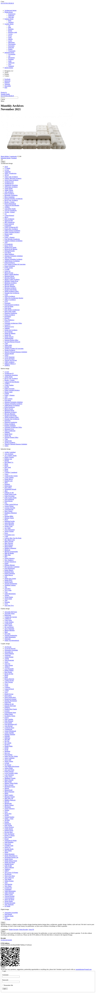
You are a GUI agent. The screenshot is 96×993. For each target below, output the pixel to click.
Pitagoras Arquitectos (10, 313)
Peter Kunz (7, 308)
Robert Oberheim (9, 573)
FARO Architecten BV (11, 227)
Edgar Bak (7, 702)
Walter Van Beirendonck (11, 640)
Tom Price (7, 588)
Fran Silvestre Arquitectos (12, 239)
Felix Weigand (8, 721)
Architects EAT (9, 182)
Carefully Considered (10, 472)
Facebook (7, 79)
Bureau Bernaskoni (10, 203)
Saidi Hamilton (8, 842)
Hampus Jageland (9, 734)
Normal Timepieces (10, 561)
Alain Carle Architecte (11, 177)
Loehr (6, 536)
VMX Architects (9, 362)
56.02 (6, 166)
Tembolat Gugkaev (10, 585)
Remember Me (8, 985)
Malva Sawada (8, 785)
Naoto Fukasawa (9, 558)
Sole (5, 577)
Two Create (7, 590)
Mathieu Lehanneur (10, 548)
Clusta (6, 685)
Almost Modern (9, 653)
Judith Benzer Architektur (12, 261)
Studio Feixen (8, 859)
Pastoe (6, 563)
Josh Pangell (8, 914)
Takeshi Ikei (8, 347)
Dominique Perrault (10, 489)
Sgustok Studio (9, 849)
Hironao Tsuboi (9, 518)
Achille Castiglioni (10, 452)
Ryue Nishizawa (9, 320)
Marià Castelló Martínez (11, 274)
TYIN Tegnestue (9, 357)
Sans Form (7, 844)
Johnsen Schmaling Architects (13, 259)
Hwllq (6, 749)
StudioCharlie (8, 582)
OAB (6, 294)
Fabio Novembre (9, 496)
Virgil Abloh (8, 599)
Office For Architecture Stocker (13, 298)
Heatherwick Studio (10, 247)
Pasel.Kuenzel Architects (11, 305)
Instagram (7, 81)
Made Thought (8, 541)
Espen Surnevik (9, 224)
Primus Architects (9, 315)
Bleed (6, 464)
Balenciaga (7, 615)
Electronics (11, 57)
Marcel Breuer (8, 545)
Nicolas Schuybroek (10, 289)
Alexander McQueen (10, 612)
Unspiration (7, 889)
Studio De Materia (9, 333)
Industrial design (9, 52)
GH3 (6, 242)
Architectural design (10, 10)
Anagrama (7, 655)
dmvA (6, 217)
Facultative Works (9, 716)
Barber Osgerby (9, 457)
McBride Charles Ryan (11, 281)
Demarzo (7, 484)
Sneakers (11, 22)
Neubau (6, 810)
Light (9, 61)
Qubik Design (8, 829)
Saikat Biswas (8, 575)
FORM (6, 235)
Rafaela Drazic (8, 830)
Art (9, 25)
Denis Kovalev (23, 929)
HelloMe (7, 736)
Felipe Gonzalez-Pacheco (12, 232)
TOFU (6, 355)
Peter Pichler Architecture (12, 310)
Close (3, 161)
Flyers (10, 35)
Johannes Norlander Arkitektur (13, 256)
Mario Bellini (8, 546)
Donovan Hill (8, 220)
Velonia (6, 595)
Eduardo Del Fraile (10, 706)
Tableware (11, 62)
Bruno (6, 471)
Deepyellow (8, 695)
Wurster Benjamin (9, 903)
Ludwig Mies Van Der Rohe (12, 538)
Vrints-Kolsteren (9, 898)
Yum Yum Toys (9, 605)
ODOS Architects (9, 296)
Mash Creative (8, 795)
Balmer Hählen (9, 670)
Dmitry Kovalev (13, 929)
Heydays (7, 744)
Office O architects (10, 299)
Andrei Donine (8, 657)
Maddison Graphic (10, 778)
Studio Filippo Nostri (10, 861)
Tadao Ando (8, 345)
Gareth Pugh (8, 623)
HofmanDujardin (9, 251)
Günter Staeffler (9, 733)
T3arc (6, 343)
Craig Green (8, 620)
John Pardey (8, 257)
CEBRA (7, 207)
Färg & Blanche (9, 499)
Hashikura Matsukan (10, 513)
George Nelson (9, 506)
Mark (6, 632)
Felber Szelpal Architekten (12, 230)
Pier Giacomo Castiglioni (11, 567)
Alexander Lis (8, 652)
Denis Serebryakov (10, 697)
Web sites (11, 17)
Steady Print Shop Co (10, 855)
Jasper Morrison (9, 524)
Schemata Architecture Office (13, 323)
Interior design (8, 67)
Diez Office (7, 487)
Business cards (12, 32)
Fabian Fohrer (8, 714)
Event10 (6, 711)
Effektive (7, 707)
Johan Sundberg (9, 254)
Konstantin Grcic (9, 535)
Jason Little (7, 759)
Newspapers (12, 44)
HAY (6, 514)
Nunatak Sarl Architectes (11, 293)
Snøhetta (7, 328)
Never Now (8, 813)
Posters (10, 49)
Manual (6, 788)
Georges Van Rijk (9, 508)
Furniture (11, 59)
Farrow (6, 717)
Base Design (8, 672)
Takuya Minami (9, 867)
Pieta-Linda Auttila (10, 311)
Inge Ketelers (8, 754)
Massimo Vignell (9, 797)
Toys (9, 64)
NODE (6, 815)
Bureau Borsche (9, 679)
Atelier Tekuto (8, 190)
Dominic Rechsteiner (10, 701)
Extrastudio (7, 225)
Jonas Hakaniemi (9, 529)
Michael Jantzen (9, 284)
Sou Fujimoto (8, 331)
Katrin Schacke (9, 771)
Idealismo (7, 751)
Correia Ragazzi (9, 215)
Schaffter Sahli (8, 845)
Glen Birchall (8, 726)
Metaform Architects (10, 283)
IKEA (6, 519)
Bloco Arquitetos (9, 197)
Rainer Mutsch (8, 570)
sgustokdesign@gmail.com (84, 969)
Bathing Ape (8, 459)
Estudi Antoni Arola (10, 494)
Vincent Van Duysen (10, 360)
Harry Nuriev (8, 398)
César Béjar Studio (10, 209)
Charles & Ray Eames (11, 476)
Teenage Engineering (10, 583)
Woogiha (7, 602)
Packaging (11, 46)
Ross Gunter (8, 837)
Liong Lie (7, 271)
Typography (11, 51)
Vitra (5, 600)
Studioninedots (8, 338)
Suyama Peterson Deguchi (12, 342)
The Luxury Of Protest (11, 872)
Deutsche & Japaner (10, 699)
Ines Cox (7, 753)
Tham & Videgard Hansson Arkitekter (15, 352)
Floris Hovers (8, 501)
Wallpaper (11, 15)
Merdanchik (8, 803)
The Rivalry (8, 874)
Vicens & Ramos (9, 358)
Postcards (11, 47)
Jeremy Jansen (8, 761)
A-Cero (6, 170)
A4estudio (7, 171)
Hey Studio (7, 743)
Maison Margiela (9, 630)
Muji (5, 556)
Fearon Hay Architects (11, 229)
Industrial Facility (9, 521)
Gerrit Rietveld (8, 509)
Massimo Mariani (9, 278)
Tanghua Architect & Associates (13, 348)
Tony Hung (7, 886)
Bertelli (6, 460)
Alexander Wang (9, 613)
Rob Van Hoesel (9, 834)
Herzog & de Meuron (10, 249)
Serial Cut (7, 847)
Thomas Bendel (9, 353)
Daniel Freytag (8, 694)
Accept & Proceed (9, 648)
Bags (9, 20)
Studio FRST (8, 434)
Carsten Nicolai (9, 680)
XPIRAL (7, 365)
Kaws (6, 533)
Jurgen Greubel (9, 531)
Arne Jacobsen (8, 454)
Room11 (7, 318)
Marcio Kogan (8, 273)
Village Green (8, 894)
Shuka (6, 852)
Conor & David (9, 689)
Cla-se (6, 684)
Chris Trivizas (8, 682)
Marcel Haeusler (9, 791)
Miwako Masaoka (9, 286)
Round (6, 839)
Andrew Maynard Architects (12, 178)
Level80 (6, 269)
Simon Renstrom (9, 854)
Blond (6, 465)
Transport (11, 66)
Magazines (11, 42)
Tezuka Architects (9, 350)
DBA (6, 482)
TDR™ (6, 871)
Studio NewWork (9, 862)
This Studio (7, 879)
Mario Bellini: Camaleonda (9, 156)
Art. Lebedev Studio (10, 455)
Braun (6, 469)
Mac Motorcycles (9, 540)
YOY (6, 604)
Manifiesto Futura (9, 786)
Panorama (7, 303)
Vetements (7, 639)
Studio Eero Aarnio (10, 578)
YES (5, 917)
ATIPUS (7, 667)
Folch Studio (8, 722)
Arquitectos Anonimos (11, 185)
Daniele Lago (8, 481)
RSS (5, 87)
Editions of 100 (9, 492)
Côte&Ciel (7, 618)
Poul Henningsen (9, 568)
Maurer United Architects (12, 279)
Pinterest (7, 82)
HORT (6, 748)
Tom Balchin (8, 884)
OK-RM (7, 820)
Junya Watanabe (9, 628)
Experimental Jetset (10, 712)
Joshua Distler (8, 768)
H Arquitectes (8, 244)
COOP (6, 690)
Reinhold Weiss (9, 572)
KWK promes (8, 267)
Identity (10, 39)
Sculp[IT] (7, 325)
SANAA (7, 321)
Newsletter (7, 86)
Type (6, 592)
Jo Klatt (6, 763)
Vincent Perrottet (9, 896)
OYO (6, 301)
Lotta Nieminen (9, 775)
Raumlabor (7, 316)
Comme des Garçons (10, 617)
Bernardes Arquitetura (11, 195)
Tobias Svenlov (9, 881)
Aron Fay (7, 663)
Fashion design (8, 19)
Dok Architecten (9, 219)
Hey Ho (6, 741)
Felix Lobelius (8, 719)
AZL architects (8, 192)
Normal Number (9, 817)
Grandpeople (8, 729)
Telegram (7, 84)
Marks (6, 793)
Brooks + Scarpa (9, 202)
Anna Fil (31, 929)
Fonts (10, 37)
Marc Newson (8, 543)
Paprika (6, 822)
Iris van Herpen (9, 627)
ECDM (6, 387)
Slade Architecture (9, 430)
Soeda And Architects (10, 330)
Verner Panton (8, 597)
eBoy (6, 491)
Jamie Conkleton (9, 758)
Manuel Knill (8, 790)
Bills (9, 27)
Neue (6, 812)
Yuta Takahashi (9, 904)
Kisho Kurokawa (9, 262)
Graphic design (9, 24)
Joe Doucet (7, 765)
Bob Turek (7, 467)
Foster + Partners (9, 237)
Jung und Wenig (9, 770)
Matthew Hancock (9, 800)
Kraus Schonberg (9, 266)
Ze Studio (7, 906)
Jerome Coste (8, 526)
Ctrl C (6, 692)
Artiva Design (8, 665)
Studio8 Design (9, 864)
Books (10, 30)
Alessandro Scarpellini (11, 650)
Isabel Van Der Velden (11, 756)
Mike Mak (7, 555)
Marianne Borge (9, 276)
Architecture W (9, 183)
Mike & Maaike (9, 553)
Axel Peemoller (9, 669)
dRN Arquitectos (9, 222)
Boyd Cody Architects (11, 200)
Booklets (11, 29)
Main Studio (8, 781)
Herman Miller (8, 516)
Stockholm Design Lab (11, 857)
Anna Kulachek (9, 660)
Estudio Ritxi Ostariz (10, 709)
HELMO (7, 739)
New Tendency (9, 560)
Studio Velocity (9, 337)
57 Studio (7, 168)
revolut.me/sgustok (6, 940)
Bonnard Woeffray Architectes (13, 198)
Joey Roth (7, 528)
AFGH (6, 175)
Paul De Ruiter (8, 306)
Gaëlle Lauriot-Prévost (11, 504)
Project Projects (9, 827)
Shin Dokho (8, 850)
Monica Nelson (9, 805)
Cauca (6, 474)
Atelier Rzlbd (8, 188)
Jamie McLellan (9, 523)
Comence (7, 687)
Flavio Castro (8, 234)
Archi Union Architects (11, 180)
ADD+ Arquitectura (10, 173)
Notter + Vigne (8, 818)
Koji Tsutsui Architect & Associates (15, 264)
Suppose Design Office (11, 340)
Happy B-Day (8, 246)
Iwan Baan (7, 252)
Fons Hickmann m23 (10, 724)
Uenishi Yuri (8, 887)
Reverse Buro (8, 832)
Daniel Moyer (8, 479)
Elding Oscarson (9, 388)
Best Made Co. (8, 462)
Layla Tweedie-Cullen (11, 773)
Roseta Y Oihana (9, 835)
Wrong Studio (8, 901)
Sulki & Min (8, 866)
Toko (6, 882)
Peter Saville (8, 825)
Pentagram (7, 823)
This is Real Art (9, 877)
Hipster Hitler (8, 746)
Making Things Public (11, 783)
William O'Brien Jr (10, 363)
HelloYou (7, 738)
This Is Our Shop (9, 876)
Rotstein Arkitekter (10, 425)
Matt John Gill (8, 798)
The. (5, 587)
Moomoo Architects (10, 288)
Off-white (7, 634)
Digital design (8, 12)
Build (6, 677)
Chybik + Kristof (9, 212)
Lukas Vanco (8, 776)
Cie (5, 214)
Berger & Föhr (8, 674)
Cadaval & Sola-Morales (11, 205)
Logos (10, 41)
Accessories (11, 54)
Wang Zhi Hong (9, 899)
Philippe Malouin (9, 565)
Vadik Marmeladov (10, 593)
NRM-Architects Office (11, 291)
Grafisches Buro (9, 727)
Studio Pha (7, 335)
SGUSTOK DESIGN (7, 3)
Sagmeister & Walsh (10, 840)
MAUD (6, 802)
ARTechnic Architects (11, 187)
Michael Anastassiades (11, 551)
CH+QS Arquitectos (10, 210)
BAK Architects (9, 193)
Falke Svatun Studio (10, 497)
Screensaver (11, 14)
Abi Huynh (7, 647)
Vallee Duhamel (9, 893)
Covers (10, 34)
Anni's (6, 662)
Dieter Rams (8, 486)
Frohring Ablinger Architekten (13, 241)
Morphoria (7, 807)
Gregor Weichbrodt (10, 731)
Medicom (7, 550)
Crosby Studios (9, 385)
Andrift (6, 658)
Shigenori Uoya (9, 326)
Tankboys (7, 869)
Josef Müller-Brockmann (11, 766)
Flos (5, 503)
